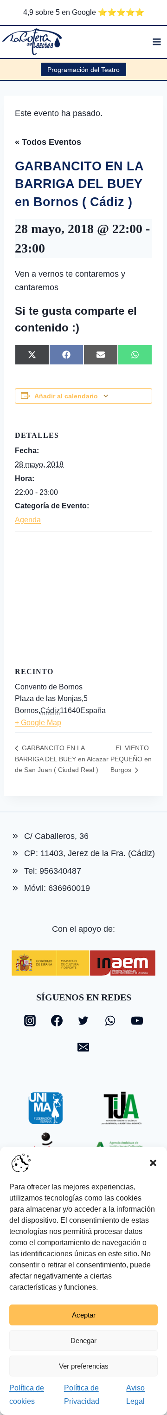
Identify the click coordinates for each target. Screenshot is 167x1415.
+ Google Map (38, 723)
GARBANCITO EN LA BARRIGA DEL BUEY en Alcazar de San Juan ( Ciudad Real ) (62, 758)
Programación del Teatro (83, 69)
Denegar (83, 1340)
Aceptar (84, 1315)
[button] (153, 1163)
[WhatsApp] (110, 1020)
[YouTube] (136, 1020)
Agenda (28, 520)
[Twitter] (83, 1020)
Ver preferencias (84, 1366)
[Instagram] (30, 1020)
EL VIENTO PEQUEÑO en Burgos (131, 758)
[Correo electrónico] (83, 1047)
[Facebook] (56, 1020)
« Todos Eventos (48, 142)
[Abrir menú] (156, 42)
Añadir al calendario (66, 396)
